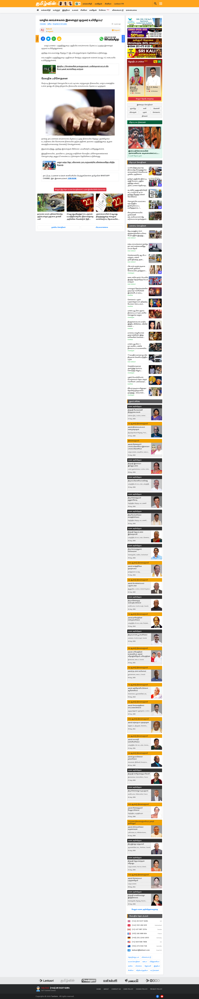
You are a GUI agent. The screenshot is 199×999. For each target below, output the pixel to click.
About (106, 989)
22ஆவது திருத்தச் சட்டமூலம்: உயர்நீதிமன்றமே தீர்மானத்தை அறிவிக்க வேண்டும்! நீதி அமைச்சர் (80, 217)
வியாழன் (133, 112)
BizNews (104, 10)
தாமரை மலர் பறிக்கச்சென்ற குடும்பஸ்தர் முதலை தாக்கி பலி (50, 216)
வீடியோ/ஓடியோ (142, 970)
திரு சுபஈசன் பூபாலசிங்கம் (137, 635)
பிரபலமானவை (102, 227)
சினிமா (108, 4)
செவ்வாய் (156, 112)
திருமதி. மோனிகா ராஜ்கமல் (134, 89)
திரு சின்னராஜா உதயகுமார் (138, 791)
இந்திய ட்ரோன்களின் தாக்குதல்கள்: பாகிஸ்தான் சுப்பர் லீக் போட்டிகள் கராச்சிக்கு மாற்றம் (82, 67)
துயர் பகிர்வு (134, 401)
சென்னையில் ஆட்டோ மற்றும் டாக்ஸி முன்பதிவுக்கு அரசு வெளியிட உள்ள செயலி (137, 257)
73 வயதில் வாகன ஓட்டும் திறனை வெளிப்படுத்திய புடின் (138, 357)
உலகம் (75, 10)
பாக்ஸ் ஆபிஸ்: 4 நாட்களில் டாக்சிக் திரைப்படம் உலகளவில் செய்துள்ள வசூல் (137, 346)
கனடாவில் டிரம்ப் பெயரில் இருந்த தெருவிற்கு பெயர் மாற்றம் (138, 279)
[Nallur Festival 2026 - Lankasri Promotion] (144, 43)
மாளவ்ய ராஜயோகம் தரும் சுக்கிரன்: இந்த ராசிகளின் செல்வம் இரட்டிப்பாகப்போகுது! (136, 335)
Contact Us (116, 989)
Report (117, 30)
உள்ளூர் (56, 10)
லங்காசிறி (87, 4)
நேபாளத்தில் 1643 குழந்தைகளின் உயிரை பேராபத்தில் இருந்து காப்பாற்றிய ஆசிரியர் (137, 233)
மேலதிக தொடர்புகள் (138, 916)
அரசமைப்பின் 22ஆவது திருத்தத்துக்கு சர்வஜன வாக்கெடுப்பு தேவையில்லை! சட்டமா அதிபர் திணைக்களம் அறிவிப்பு (109, 217)
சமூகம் (50, 31)
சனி (144, 108)
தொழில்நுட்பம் (133, 957)
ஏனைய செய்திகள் (137, 226)
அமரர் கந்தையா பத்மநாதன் (138, 722)
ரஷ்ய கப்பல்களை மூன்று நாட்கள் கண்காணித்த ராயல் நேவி (138, 246)
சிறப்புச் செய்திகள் (137, 162)
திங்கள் (145, 116)
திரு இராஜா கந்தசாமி (136, 844)
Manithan (130, 295)
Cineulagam (131, 273)
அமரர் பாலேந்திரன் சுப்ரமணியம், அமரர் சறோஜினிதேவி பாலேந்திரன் (139, 654)
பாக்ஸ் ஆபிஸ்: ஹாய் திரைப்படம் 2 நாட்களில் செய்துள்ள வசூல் (137, 313)
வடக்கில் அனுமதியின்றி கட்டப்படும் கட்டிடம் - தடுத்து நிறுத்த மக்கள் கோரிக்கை (137, 193)
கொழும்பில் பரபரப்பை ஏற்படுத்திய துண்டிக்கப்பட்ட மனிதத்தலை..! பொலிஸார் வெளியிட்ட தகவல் (137, 204)
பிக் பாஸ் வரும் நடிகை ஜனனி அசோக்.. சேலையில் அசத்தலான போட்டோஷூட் (137, 268)
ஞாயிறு (133, 108)
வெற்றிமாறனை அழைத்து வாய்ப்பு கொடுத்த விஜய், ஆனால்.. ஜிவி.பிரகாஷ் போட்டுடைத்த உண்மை (137, 368)
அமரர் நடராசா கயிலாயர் (137, 671)
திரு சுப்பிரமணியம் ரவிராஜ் (138, 481)
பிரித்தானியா (154, 962)
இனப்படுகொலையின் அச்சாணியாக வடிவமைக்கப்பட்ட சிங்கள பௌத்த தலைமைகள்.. (143, 152)
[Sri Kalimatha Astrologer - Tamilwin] (144, 53)
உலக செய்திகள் (134, 962)
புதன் (145, 112)
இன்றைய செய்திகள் (145, 105)
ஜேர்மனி (148, 966)
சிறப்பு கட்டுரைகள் (137, 122)
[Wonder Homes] (144, 22)
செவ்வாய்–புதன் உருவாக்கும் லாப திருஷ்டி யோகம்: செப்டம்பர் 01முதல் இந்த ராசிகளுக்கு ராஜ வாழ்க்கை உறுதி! (138, 302)
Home (99, 989)
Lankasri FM (119, 4)
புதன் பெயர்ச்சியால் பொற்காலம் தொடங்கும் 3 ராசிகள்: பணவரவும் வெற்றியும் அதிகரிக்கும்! (137, 379)
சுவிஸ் (130, 966)
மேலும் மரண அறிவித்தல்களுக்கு (145, 909)
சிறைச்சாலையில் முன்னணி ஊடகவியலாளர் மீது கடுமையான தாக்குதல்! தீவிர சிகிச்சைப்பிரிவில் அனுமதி (137, 215)
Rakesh (49, 29)
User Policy (128, 989)
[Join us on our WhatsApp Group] (109, 38)
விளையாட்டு (118, 10)
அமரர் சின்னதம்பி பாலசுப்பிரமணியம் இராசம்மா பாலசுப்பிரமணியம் (138, 446)
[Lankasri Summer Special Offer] (144, 32)
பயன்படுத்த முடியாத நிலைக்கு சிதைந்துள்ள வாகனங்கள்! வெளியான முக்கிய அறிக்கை (137, 171)
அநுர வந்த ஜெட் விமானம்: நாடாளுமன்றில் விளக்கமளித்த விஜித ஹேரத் (86, 163)
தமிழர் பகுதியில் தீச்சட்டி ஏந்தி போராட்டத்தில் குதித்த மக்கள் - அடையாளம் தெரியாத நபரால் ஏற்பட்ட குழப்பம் (137, 182)
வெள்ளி (156, 108)
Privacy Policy (156, 989)
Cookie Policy (142, 989)
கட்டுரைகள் (154, 970)
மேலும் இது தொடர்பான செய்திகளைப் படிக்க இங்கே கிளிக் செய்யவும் (80, 189)
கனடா (144, 962)
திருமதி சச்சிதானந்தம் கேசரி (139, 774)
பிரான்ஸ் (138, 966)
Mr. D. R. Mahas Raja (152, 88)
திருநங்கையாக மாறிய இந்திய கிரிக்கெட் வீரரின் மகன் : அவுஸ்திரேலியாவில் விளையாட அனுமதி (138, 324)
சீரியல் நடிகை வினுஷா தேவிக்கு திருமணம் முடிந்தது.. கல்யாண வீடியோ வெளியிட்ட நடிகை (137, 390)
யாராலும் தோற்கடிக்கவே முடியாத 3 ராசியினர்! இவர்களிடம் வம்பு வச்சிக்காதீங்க (138, 290)
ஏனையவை (131, 10)
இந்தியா (66, 10)
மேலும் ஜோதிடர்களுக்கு (145, 99)
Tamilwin (54, 996)
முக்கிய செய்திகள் (58, 227)
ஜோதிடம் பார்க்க (137, 61)
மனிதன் (98, 4)
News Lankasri (132, 238)
